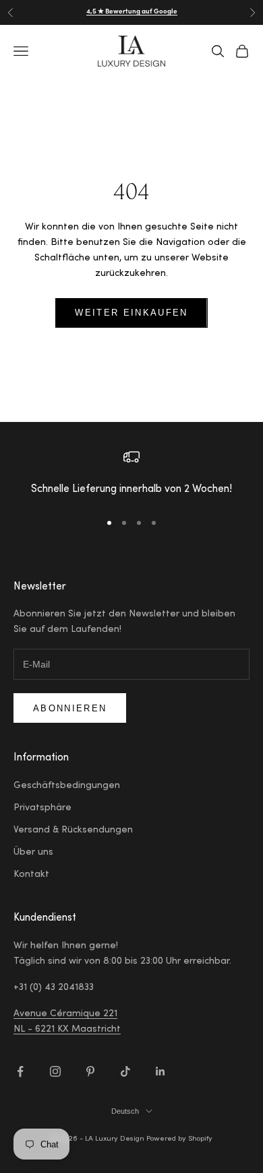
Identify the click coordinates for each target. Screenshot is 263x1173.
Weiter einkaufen (131, 313)
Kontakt (31, 875)
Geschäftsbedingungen (66, 786)
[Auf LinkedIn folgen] (160, 1071)
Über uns (33, 852)
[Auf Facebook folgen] (20, 1071)
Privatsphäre (42, 808)
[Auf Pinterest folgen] (90, 1071)
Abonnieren (70, 708)
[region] (131, 474)
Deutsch (125, 1111)
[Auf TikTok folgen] (125, 1071)
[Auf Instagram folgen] (55, 1071)
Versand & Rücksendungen (73, 830)
